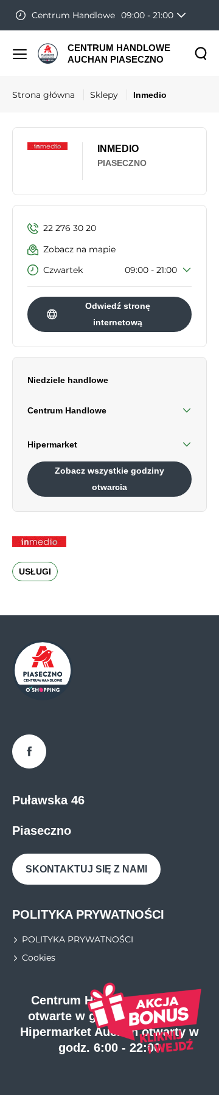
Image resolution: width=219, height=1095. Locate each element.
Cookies (38, 957)
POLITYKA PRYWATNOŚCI (77, 939)
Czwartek (110, 269)
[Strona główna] (48, 53)
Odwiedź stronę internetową (117, 314)
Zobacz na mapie (79, 249)
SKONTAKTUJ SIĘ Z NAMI (86, 869)
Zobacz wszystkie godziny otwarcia (109, 479)
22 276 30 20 (69, 228)
